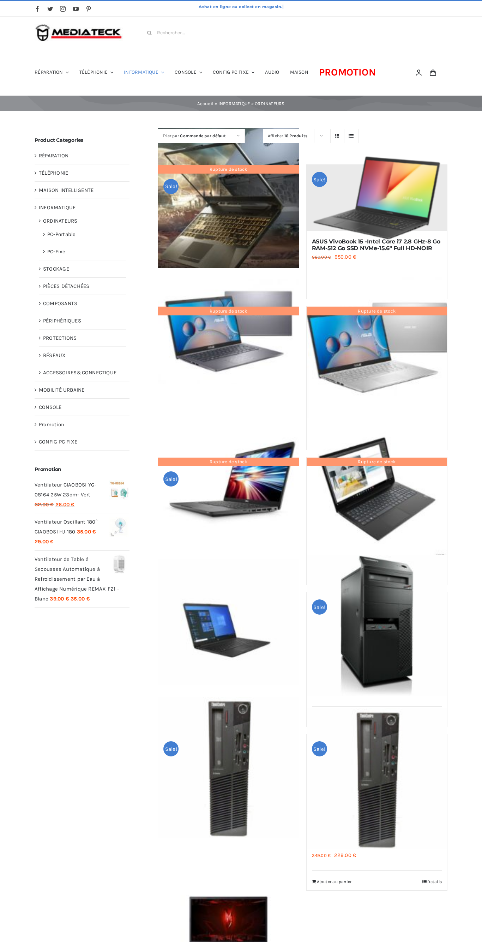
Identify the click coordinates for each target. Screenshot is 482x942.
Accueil (205, 103)
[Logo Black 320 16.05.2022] (79, 26)
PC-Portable (61, 234)
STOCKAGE (56, 269)
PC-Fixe (56, 251)
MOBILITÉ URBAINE (62, 390)
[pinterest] (88, 9)
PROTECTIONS (60, 338)
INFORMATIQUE (234, 103)
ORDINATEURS (60, 221)
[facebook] (37, 9)
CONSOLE (50, 407)
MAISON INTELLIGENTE (66, 190)
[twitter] (50, 9)
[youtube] (76, 9)
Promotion (51, 424)
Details (434, 881)
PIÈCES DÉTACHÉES (66, 286)
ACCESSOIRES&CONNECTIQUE (79, 372)
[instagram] (63, 9)
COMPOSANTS (60, 303)
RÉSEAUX (54, 355)
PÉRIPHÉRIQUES (62, 321)
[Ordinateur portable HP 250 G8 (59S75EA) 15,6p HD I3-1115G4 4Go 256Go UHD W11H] (228, 622)
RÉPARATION (53, 155)
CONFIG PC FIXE (58, 442)
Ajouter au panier (334, 881)
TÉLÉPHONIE (53, 173)
